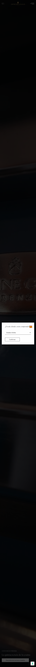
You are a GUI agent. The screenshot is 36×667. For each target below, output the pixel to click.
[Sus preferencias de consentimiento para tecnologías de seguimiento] (32, 663)
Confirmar (12, 339)
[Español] (30, 327)
